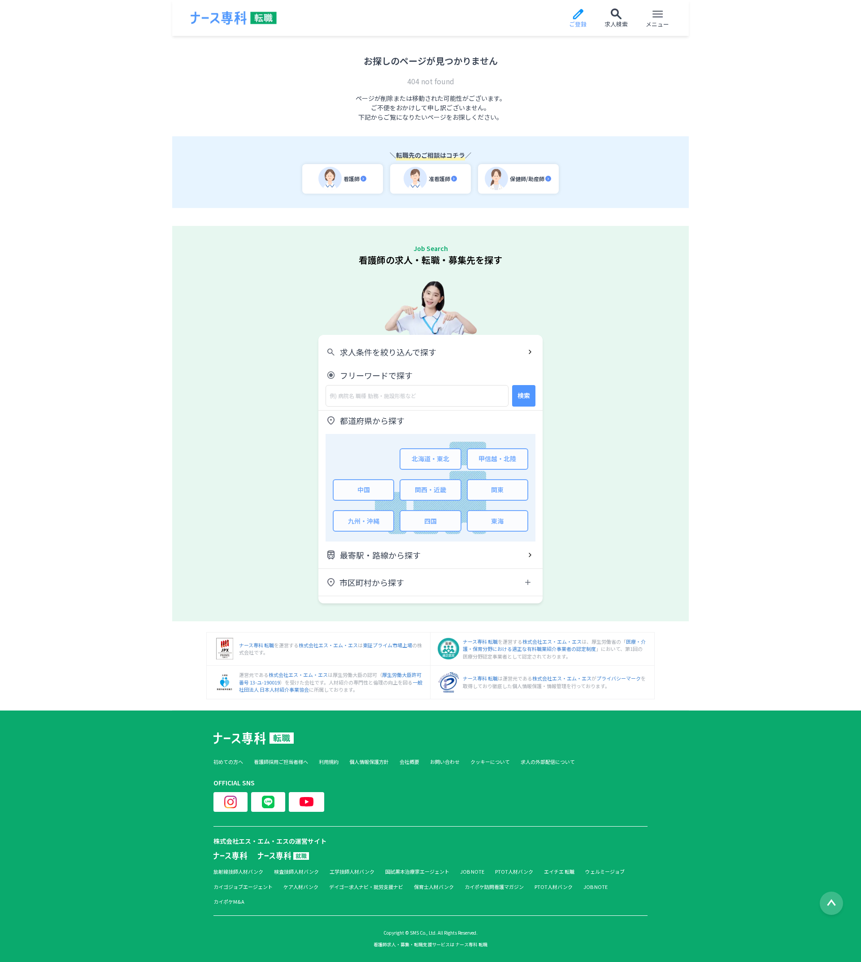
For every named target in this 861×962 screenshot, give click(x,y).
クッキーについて (490, 762)
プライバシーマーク (618, 678)
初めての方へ (228, 762)
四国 (430, 520)
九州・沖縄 (363, 520)
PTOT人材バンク (514, 872)
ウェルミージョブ (605, 872)
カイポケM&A (228, 902)
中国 (363, 489)
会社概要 (409, 762)
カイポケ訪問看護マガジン (494, 887)
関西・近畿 (430, 489)
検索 (523, 395)
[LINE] (268, 802)
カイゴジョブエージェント (243, 887)
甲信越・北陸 (497, 458)
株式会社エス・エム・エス (328, 645)
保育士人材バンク (434, 887)
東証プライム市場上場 (387, 645)
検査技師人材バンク (296, 872)
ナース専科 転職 (256, 645)
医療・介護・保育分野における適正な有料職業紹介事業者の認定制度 (554, 645)
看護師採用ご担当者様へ (281, 762)
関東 (497, 489)
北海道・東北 (430, 458)
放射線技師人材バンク (238, 872)
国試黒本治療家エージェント (417, 872)
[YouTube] (306, 802)
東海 (497, 520)
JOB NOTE (472, 872)
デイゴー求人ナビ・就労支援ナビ (366, 887)
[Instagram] (230, 802)
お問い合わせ (445, 762)
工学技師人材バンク (352, 872)
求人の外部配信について (548, 762)
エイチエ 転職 (559, 872)
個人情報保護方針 (369, 762)
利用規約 (329, 762)
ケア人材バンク (300, 887)
